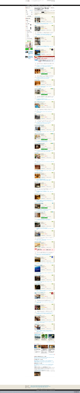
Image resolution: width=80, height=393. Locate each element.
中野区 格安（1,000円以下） (39, 239)
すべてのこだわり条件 (29, 38)
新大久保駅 (43, 254)
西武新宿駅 (47, 254)
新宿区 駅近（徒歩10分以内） (43, 170)
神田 (50, 357)
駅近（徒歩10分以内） (36, 360)
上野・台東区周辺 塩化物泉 (44, 209)
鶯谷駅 (53, 99)
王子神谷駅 (50, 46)
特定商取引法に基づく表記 (43, 390)
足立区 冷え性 (40, 161)
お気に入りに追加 (49, 21)
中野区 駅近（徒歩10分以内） (44, 239)
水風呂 (49, 360)
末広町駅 (37, 201)
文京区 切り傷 (44, 111)
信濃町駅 (40, 273)
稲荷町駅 (47, 141)
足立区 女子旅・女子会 (48, 161)
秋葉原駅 (39, 201)
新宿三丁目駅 (38, 322)
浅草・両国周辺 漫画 (49, 122)
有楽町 (53, 357)
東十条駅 (48, 46)
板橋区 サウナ (48, 86)
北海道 (43, 385)
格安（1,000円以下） (43, 360)
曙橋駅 (37, 273)
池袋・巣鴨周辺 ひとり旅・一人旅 (44, 65)
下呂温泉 (39, 386)
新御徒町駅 (53, 228)
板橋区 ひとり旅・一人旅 (39, 86)
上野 (46, 357)
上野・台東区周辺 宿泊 (38, 150)
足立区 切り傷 (38, 161)
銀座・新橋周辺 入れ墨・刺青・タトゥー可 (40, 313)
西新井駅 (51, 161)
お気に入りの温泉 (49, 0)
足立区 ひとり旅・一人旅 (44, 161)
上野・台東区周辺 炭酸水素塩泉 (39, 209)
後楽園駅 (49, 111)
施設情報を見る (43, 21)
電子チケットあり (37, 13)
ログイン (52, 1)
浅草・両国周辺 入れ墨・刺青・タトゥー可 (40, 228)
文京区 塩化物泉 (38, 111)
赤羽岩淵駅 (37, 302)
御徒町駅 (42, 141)
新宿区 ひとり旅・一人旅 (42, 131)
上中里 (39, 357)
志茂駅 (38, 263)
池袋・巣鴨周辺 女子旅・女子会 (50, 65)
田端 (40, 357)
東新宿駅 (45, 254)
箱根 (33, 386)
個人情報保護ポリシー (38, 390)
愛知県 (46, 385)
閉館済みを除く (45, 13)
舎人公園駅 (40, 302)
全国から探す (31, 10)
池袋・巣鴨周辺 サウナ (45, 46)
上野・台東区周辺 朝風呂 (39, 141)
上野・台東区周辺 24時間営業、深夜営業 (40, 99)
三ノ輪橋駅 (50, 191)
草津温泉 (31, 386)
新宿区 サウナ (45, 131)
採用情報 (54, 390)
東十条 (36, 357)
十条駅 (52, 46)
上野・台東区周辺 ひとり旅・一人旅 (44, 150)
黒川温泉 (45, 386)
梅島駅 (53, 161)
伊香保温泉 (41, 386)
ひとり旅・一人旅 (47, 360)
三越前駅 (39, 331)
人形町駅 (50, 313)
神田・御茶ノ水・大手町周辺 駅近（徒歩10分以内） (41, 179)
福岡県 (48, 385)
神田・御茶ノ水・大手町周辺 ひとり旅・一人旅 (47, 200)
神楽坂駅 (51, 131)
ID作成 (54, 1)
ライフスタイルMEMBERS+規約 (50, 390)
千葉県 (35, 385)
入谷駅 (51, 99)
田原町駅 (50, 228)
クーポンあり (41, 13)
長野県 (44, 385)
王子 (37, 357)
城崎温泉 (37, 386)
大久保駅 (49, 254)
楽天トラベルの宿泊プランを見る (44, 94)
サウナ (39, 360)
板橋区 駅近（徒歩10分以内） (43, 86)
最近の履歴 (53, 0)
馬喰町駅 (45, 313)
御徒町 (47, 357)
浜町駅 (48, 313)
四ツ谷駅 (39, 273)
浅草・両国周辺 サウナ (45, 191)
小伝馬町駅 (47, 313)
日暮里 (43, 357)
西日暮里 (42, 357)
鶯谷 (45, 357)
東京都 (39, 385)
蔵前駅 (49, 228)
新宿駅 (42, 322)
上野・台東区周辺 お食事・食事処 (50, 150)
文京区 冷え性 (46, 111)
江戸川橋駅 (53, 131)
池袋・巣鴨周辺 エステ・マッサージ (49, 77)
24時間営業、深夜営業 (29, 32)
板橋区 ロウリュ (50, 86)
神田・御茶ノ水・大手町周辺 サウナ (49, 179)
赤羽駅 (37, 263)
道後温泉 (43, 386)
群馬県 (38, 385)
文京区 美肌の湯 (41, 111)
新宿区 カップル (38, 131)
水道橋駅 (51, 111)
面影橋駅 (53, 170)
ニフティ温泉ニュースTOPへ (51, 354)
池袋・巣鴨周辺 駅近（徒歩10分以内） (40, 46)
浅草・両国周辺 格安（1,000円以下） (40, 191)
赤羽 (34, 357)
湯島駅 (45, 141)
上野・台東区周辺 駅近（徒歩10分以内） (47, 99)
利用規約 (46, 390)
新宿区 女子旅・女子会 (46, 290)
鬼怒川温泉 (49, 386)
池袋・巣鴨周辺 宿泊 (38, 77)
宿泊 (27, 22)
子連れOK (35, 365)
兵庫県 (36, 385)
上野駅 (43, 141)
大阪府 (41, 385)
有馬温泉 (35, 386)
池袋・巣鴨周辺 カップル (39, 65)
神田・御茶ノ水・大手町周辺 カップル (40, 200)
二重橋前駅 (37, 331)
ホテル (52, 360)
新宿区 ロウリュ (48, 131)
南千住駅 (52, 191)
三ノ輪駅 (48, 191)
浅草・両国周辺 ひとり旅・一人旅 (44, 122)
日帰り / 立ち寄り (29, 21)
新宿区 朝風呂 (43, 281)
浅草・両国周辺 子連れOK (39, 122)
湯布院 (47, 386)
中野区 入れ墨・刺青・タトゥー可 (50, 239)
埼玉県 (33, 385)
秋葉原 (49, 357)
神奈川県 (31, 385)
